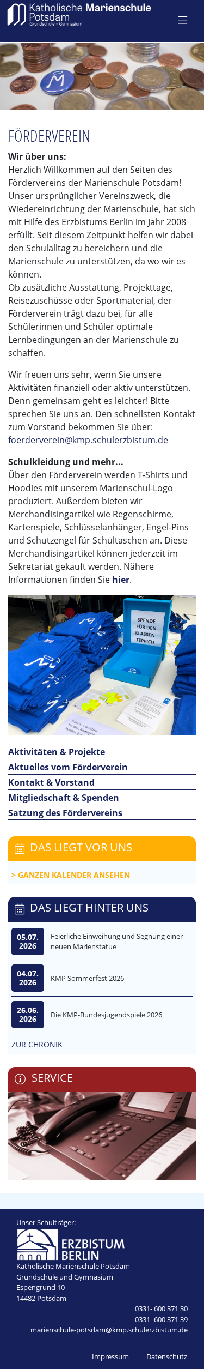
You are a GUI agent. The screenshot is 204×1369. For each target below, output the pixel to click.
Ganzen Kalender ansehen (74, 875)
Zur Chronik (37, 1044)
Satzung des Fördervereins (65, 813)
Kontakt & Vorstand (51, 782)
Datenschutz (166, 1356)
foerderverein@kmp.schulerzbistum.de (88, 440)
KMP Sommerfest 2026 (87, 978)
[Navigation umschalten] (182, 19)
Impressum (110, 1356)
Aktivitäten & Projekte (56, 752)
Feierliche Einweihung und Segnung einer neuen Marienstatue (117, 941)
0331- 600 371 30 (161, 1308)
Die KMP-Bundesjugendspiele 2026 (106, 1015)
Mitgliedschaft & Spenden (63, 798)
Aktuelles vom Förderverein (68, 767)
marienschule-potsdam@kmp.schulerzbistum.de (109, 1330)
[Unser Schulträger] (70, 1244)
